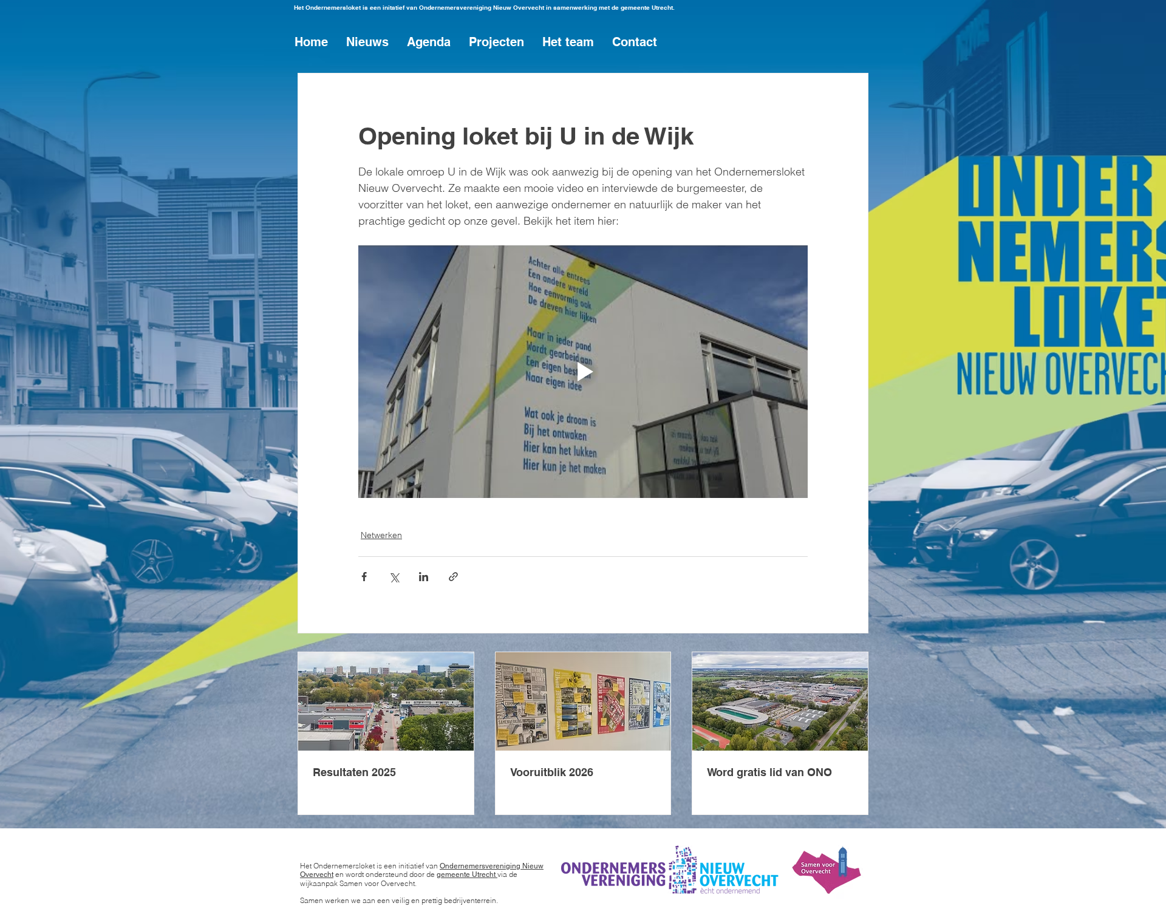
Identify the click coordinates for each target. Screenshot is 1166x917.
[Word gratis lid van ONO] (780, 701)
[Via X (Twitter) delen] (394, 576)
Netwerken (381, 535)
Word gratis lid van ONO (769, 772)
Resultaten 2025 (354, 772)
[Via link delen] (453, 576)
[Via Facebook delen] (364, 576)
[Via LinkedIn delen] (423, 576)
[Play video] (583, 371)
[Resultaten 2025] (386, 701)
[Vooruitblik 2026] (583, 701)
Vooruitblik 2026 (551, 772)
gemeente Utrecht (467, 874)
